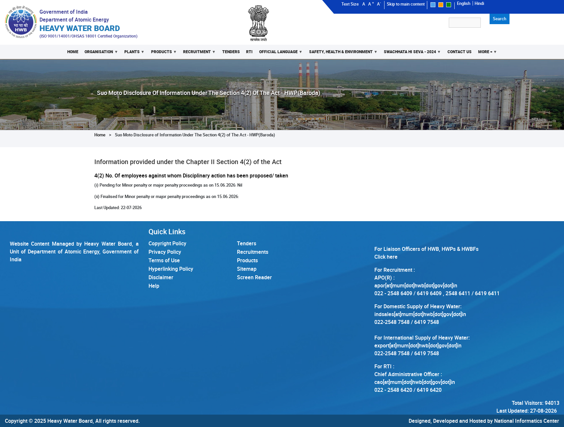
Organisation (97, 54)
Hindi (479, 3)
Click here (386, 256)
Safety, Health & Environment (339, 54)
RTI (249, 51)
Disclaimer (161, 277)
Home (72, 51)
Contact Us (459, 51)
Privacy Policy (165, 251)
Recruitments (252, 251)
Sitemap (247, 268)
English (463, 3)
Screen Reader (254, 277)
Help (154, 285)
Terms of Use (164, 260)
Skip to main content (406, 4)
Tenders (231, 51)
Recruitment (195, 54)
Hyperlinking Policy (171, 268)
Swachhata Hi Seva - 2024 (408, 54)
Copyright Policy (167, 243)
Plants (130, 54)
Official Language (277, 54)
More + (483, 54)
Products (160, 54)
